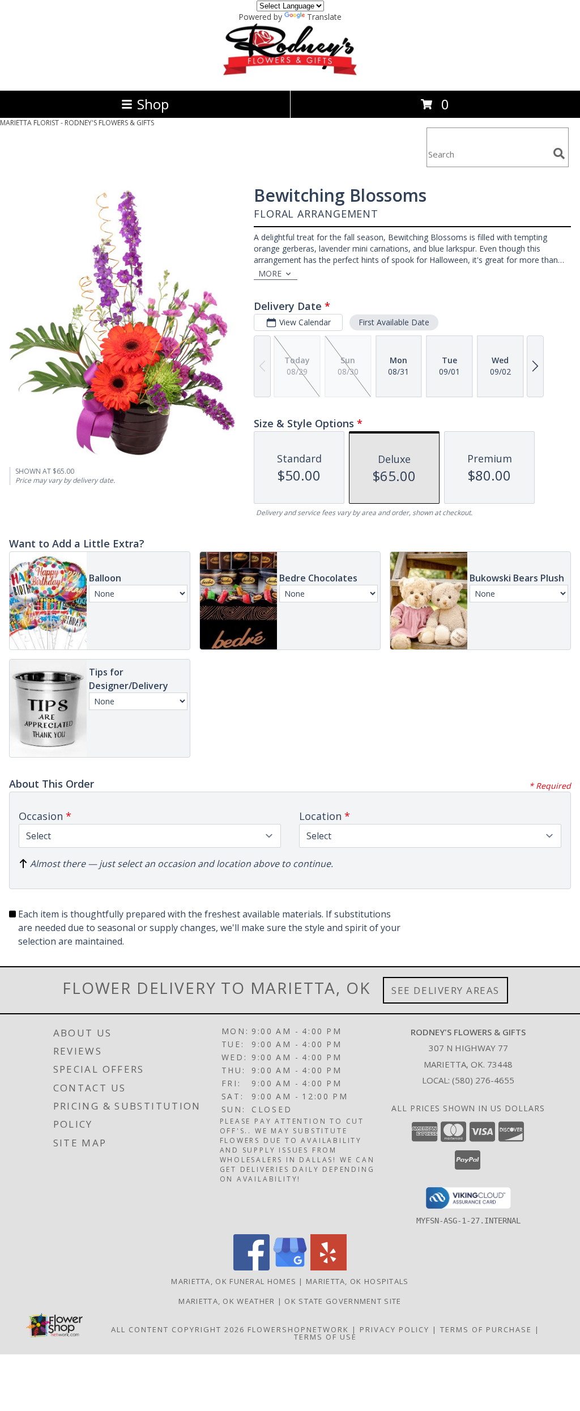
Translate (324, 16)
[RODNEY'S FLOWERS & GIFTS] (290, 74)
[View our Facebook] (251, 1267)
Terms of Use (325, 1337)
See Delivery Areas (445, 990)
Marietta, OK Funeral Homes (233, 1281)
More (270, 273)
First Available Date (394, 322)
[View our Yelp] (328, 1267)
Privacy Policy (394, 1329)
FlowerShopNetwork (298, 1329)
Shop (153, 104)
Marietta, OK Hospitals (357, 1281)
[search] (559, 153)
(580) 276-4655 (483, 1080)
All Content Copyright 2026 (178, 1329)
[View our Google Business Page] (290, 1267)
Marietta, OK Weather (226, 1301)
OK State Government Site (342, 1301)
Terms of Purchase (486, 1329)
